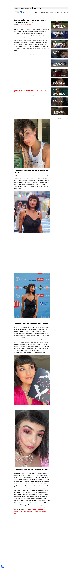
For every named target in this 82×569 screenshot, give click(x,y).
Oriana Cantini (23, 24)
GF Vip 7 (43, 12)
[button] (2, 566)
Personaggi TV (49, 12)
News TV (37, 12)
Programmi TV (58, 12)
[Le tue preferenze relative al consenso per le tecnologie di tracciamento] (81, 427)
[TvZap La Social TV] (20, 12)
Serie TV (66, 12)
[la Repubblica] (35, 8)
